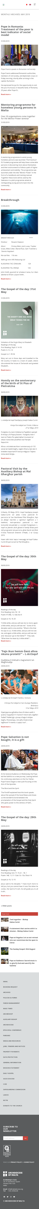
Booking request (10, 987)
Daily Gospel (8, 1073)
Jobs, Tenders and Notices (14, 1046)
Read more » (6, 94)
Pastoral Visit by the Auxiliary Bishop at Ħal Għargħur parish (16, 471)
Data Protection (10, 1057)
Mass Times (7, 1008)
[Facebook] (4, 1196)
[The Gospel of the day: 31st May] (19, 320)
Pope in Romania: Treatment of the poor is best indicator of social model (17, 31)
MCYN (5, 1100)
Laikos (6, 1095)
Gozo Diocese (8, 1079)
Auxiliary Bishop (10, 1019)
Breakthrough (10, 200)
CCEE (5, 1084)
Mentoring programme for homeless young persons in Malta (18, 107)
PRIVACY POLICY (16, 1162)
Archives (6, 992)
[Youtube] (14, 1196)
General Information (12, 1062)
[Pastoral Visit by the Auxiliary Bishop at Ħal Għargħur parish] (19, 496)
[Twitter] (7, 1196)
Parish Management (11, 1003)
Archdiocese (8, 1025)
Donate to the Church (12, 1106)
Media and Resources (12, 1041)
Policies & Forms (10, 998)
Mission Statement (11, 1068)
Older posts (6, 906)
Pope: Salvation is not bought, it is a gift (15, 738)
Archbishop (8, 1014)
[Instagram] (11, 1196)
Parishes (6, 1035)
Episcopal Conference (12, 1030)
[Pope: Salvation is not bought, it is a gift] (19, 760)
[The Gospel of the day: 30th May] (19, 587)
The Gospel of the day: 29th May (18, 818)
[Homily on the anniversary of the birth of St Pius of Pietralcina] (19, 406)
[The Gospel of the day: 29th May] (19, 848)
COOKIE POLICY (29, 1162)
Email (5, 981)
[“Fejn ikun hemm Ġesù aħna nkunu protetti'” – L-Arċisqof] (19, 682)
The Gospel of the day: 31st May (18, 290)
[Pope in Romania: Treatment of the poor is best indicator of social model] (19, 55)
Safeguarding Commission (14, 1089)
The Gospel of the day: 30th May (18, 558)
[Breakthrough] (19, 222)
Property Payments (11, 1052)
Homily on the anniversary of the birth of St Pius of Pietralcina (18, 383)
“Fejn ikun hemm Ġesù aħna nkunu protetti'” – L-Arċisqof (19, 652)
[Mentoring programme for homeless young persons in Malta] (19, 140)
